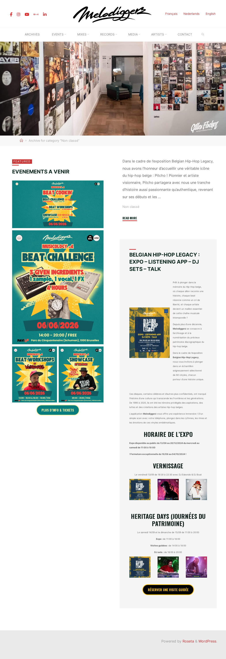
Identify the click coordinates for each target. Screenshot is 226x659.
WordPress (207, 641)
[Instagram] (18, 14)
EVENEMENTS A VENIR (40, 171)
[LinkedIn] (45, 14)
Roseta (187, 641)
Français (171, 13)
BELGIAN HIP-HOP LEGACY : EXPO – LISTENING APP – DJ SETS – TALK (164, 261)
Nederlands (191, 13)
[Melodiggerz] (113, 13)
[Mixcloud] (36, 14)
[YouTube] (27, 14)
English (211, 13)
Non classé (130, 207)
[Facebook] (11, 14)
